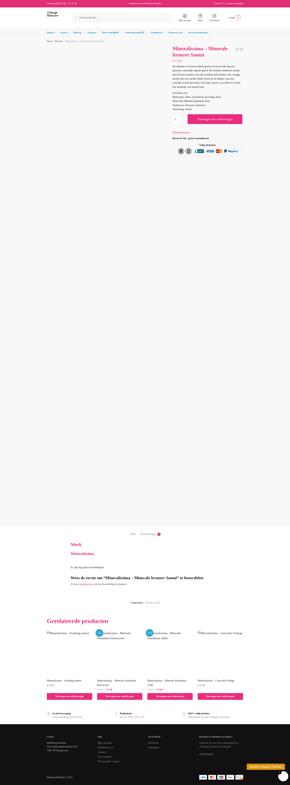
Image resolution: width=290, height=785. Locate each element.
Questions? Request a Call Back (266, 767)
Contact (102, 752)
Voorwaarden (105, 756)
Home (50, 41)
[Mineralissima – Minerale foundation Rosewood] (119, 653)
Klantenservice (105, 747)
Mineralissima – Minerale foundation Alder (166, 682)
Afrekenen (214, 20)
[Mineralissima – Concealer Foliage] (220, 653)
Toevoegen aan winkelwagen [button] (69, 696)
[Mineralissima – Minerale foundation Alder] (170, 653)
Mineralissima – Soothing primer (64, 680)
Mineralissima (181, 132)
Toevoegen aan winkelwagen (215, 119)
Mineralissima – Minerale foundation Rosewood (116, 682)
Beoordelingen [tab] (148, 534)
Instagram (153, 747)
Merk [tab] (133, 534)
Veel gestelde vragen (108, 761)
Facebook (153, 742)
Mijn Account (105, 742)
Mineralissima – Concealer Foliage (216, 680)
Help (200, 20)
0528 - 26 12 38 (135, 717)
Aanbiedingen (206, 754)
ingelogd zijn (86, 584)
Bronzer (59, 41)
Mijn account (185, 20)
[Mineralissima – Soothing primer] (69, 653)
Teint (157, 602)
